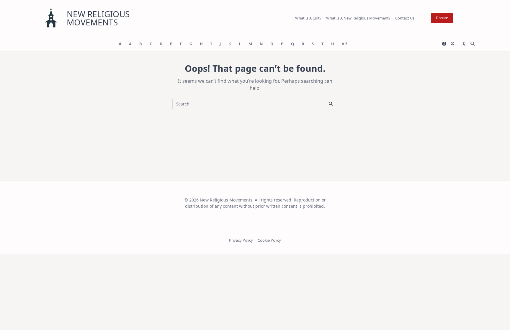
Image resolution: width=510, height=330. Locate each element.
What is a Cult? (308, 18)
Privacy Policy (241, 240)
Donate (442, 17)
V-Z (344, 43)
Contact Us (404, 18)
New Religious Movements (98, 18)
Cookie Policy (269, 240)
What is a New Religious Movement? (358, 18)
